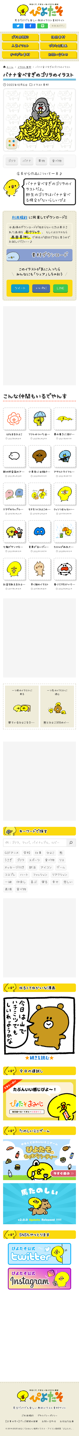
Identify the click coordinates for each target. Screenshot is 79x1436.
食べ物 (57, 161)
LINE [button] (60, 288)
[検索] (71, 842)
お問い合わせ (49, 1421)
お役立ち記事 (67, 1421)
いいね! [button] (41, 288)
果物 (41, 161)
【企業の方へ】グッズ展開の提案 (21, 1421)
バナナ (27, 161)
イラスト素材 (41, 84)
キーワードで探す (33, 831)
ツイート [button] (20, 288)
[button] (18, 25)
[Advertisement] (39, 345)
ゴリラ (12, 161)
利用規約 (19, 217)
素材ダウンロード (49, 254)
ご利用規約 (27, 1415)
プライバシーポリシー (47, 1415)
